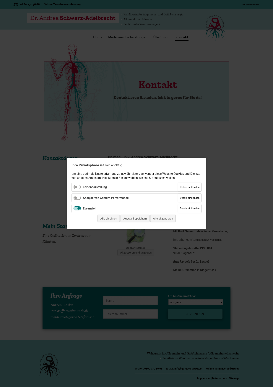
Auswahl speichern (135, 218)
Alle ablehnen (108, 218)
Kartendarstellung (95, 187)
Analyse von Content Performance (106, 198)
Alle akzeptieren (163, 218)
